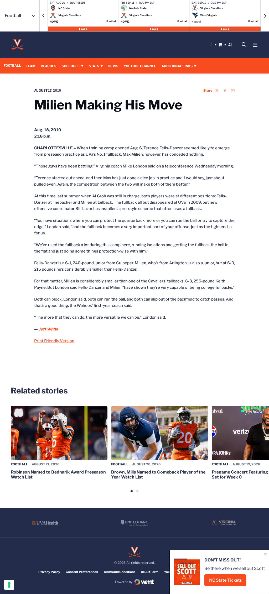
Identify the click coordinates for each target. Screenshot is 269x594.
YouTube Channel (140, 66)
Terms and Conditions (119, 572)
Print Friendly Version (54, 341)
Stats (94, 66)
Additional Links (177, 66)
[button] (43, 15)
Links (83, 29)
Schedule (71, 66)
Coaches (48, 66)
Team (30, 66)
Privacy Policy (49, 572)
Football (19, 464)
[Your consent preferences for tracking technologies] (9, 585)
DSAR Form (149, 572)
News (113, 66)
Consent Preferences (82, 572)
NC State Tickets (227, 582)
